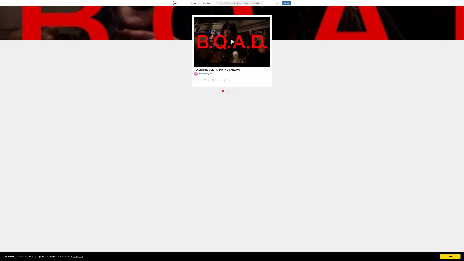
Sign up (286, 3)
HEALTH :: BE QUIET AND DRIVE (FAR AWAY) (217, 70)
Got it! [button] (450, 257)
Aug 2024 (267, 70)
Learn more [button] (78, 257)
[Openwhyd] (175, 3)
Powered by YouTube (232, 91)
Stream (193, 3)
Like (208, 80)
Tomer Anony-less (206, 74)
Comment (218, 80)
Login (277, 3)
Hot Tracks (207, 3)
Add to (199, 80)
